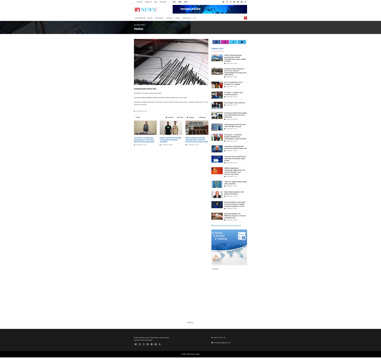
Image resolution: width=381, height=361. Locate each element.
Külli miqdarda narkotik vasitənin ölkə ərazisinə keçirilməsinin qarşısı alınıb (197, 140)
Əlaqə (155, 2)
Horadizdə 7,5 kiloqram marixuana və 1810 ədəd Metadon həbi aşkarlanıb (144, 140)
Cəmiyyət (169, 18)
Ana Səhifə (139, 2)
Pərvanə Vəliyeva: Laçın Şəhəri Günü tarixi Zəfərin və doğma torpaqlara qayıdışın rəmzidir (234, 204)
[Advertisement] (171, 162)
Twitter (181, 117)
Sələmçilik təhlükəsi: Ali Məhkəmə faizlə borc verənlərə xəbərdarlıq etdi (235, 216)
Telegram (191, 117)
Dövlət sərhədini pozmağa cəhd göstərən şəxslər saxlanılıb (170, 140)
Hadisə (143, 25)
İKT (194, 18)
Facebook (170, 117)
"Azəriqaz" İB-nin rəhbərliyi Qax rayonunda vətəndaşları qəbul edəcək (235, 158)
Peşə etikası (163, 2)
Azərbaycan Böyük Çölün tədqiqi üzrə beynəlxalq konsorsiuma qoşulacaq (235, 115)
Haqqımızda (148, 2)
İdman (177, 18)
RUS (185, 2)
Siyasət (149, 18)
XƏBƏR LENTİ (217, 48)
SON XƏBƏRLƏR (140, 18)
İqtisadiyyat (159, 18)
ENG (179, 2)
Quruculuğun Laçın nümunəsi (234, 103)
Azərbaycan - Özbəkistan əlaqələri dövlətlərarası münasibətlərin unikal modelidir (235, 137)
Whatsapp (203, 117)
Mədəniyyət (187, 18)
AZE (174, 2)
